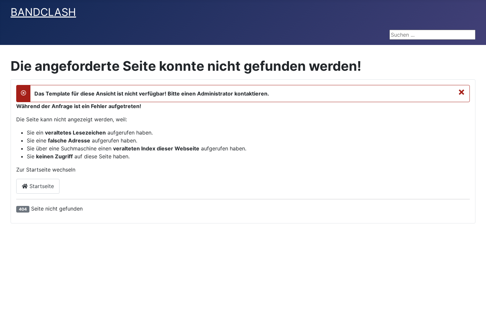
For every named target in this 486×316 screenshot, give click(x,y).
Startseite (41, 186)
